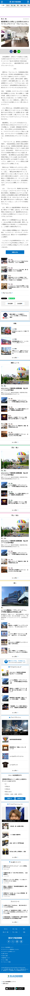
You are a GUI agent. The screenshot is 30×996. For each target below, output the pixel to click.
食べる (8, 5)
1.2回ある (7, 786)
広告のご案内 (5, 955)
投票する (9, 798)
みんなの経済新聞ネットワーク (15, 976)
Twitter (13, 941)
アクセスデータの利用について (8, 951)
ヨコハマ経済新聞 (15, 2)
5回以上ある (8, 791)
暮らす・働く (23, 5)
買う (18, 5)
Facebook (8, 941)
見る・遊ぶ (13, 5)
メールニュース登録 (6, 961)
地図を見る (15, 252)
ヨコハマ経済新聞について (7, 947)
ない (6, 784)
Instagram (17, 941)
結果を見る (20, 798)
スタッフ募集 (5, 959)
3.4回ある (7, 789)
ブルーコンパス (6, 293)
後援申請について (6, 957)
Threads (21, 941)
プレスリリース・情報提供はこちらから (10, 949)
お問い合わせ (5, 953)
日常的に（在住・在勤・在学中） (14, 794)
